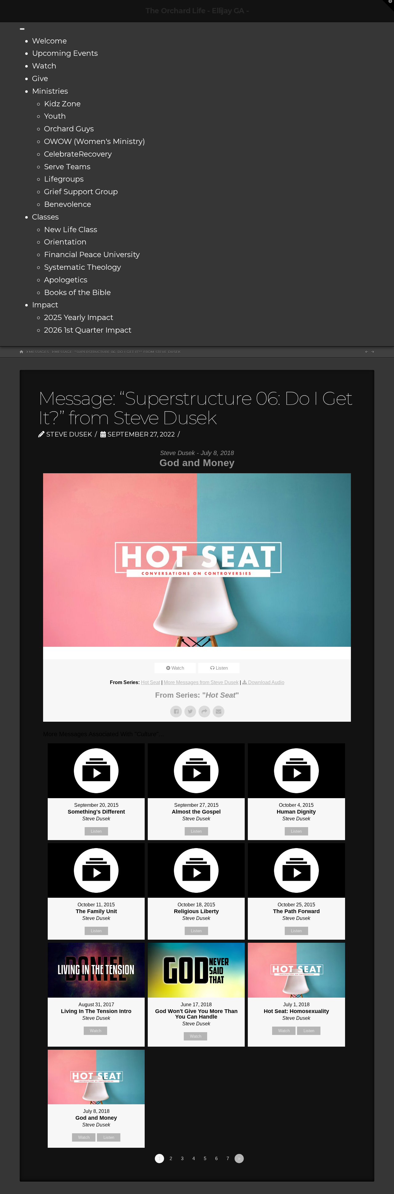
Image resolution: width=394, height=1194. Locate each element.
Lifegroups (64, 178)
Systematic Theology (82, 267)
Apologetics (65, 279)
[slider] (188, 652)
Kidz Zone (62, 103)
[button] (388, 6)
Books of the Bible (77, 292)
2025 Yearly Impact (78, 317)
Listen (222, 668)
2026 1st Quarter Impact (87, 330)
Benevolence (67, 204)
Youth (55, 116)
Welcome (49, 40)
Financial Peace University (92, 254)
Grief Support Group (81, 191)
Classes (45, 216)
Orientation (65, 241)
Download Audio (266, 682)
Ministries (50, 91)
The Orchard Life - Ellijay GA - (197, 10)
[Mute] (326, 653)
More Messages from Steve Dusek (201, 682)
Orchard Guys (69, 128)
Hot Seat (150, 682)
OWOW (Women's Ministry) (94, 141)
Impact (45, 304)
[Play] (50, 653)
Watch (44, 65)
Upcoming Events (65, 53)
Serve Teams (67, 166)
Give (40, 78)
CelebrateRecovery (78, 154)
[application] (197, 653)
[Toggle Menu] (22, 29)
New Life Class (70, 229)
